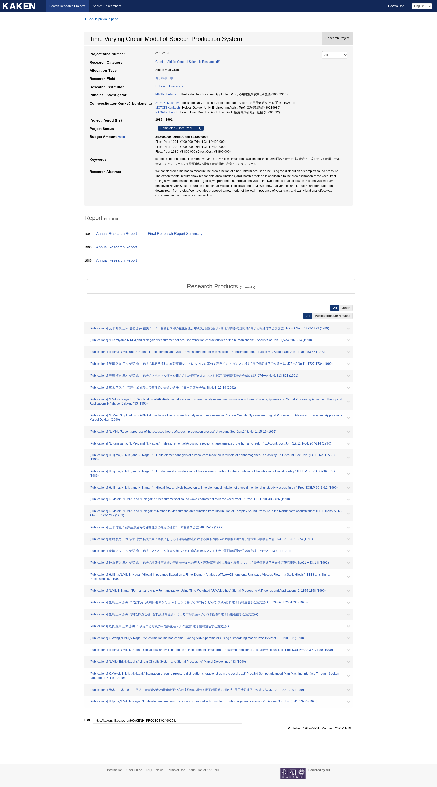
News (159, 770)
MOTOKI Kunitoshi (168, 107)
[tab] (221, 286)
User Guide (134, 770)
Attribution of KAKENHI (204, 770)
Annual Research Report (116, 234)
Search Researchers (107, 6)
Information (115, 770)
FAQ (149, 770)
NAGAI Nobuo (165, 112)
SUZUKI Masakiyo (167, 103)
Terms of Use (176, 770)
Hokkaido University (169, 86)
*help (121, 137)
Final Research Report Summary (175, 234)
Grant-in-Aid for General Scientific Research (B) (187, 62)
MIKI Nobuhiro (165, 94)
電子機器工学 (164, 78)
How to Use (396, 6)
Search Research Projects (67, 6)
